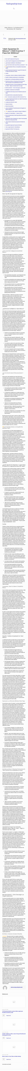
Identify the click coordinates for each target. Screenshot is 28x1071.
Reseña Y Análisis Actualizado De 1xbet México (14, 77)
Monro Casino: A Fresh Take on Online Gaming (11, 1056)
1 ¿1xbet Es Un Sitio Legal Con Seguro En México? (15, 111)
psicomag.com (9, 191)
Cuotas (6, 73)
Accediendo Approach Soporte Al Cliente (13, 125)
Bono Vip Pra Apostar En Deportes (12, 58)
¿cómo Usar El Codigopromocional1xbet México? (15, 60)
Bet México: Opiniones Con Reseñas (12, 89)
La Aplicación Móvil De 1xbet (11, 102)
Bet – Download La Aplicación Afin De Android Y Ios (15, 96)
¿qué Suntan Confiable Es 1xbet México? (13, 62)
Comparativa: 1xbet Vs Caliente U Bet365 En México (15, 75)
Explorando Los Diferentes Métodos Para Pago (14, 79)
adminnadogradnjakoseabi (20, 38)
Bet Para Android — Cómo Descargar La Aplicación (15, 87)
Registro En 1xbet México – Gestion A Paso (13, 113)
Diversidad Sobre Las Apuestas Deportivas (13, 94)
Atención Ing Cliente (9, 106)
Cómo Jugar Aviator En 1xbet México (12, 127)
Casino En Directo (8, 104)
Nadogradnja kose (14, 4)
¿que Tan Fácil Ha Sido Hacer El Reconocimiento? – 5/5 (16, 64)
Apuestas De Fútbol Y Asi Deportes (12, 129)
